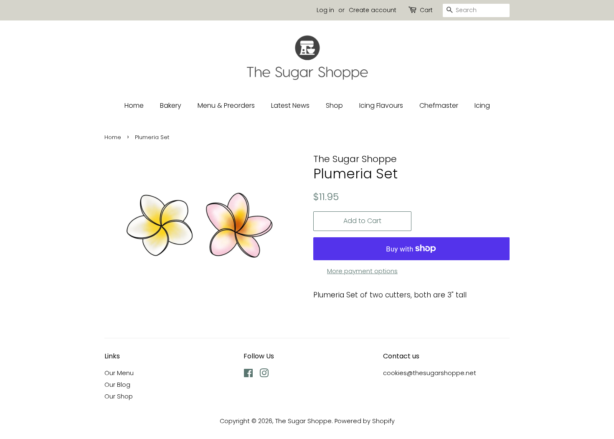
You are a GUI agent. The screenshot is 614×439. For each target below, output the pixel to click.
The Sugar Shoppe (303, 421)
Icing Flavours (381, 105)
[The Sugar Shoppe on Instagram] (264, 374)
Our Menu (119, 373)
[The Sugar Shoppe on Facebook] (248, 374)
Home (134, 105)
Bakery (170, 105)
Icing (482, 105)
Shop (334, 105)
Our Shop (118, 396)
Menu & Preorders (226, 105)
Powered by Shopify (365, 421)
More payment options (362, 270)
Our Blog (117, 385)
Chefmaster (438, 105)
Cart (426, 10)
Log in (325, 10)
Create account (372, 10)
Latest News (290, 105)
